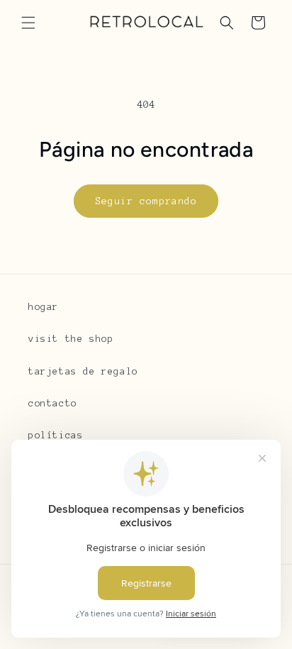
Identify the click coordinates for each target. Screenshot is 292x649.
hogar (43, 307)
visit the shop (70, 339)
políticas (55, 435)
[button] (28, 22)
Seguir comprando (146, 201)
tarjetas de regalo (83, 372)
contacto (52, 404)
